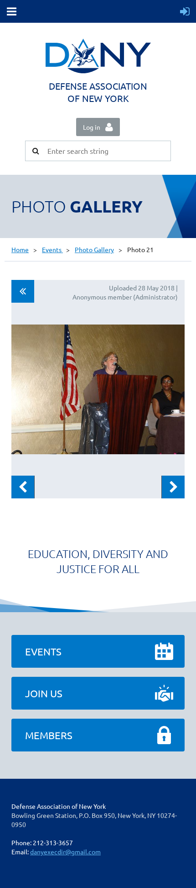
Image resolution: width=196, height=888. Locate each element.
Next (173, 487)
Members (48, 735)
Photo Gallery (94, 249)
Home (20, 249)
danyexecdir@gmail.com (65, 851)
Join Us (43, 693)
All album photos (22, 291)
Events (52, 249)
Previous (22, 487)
